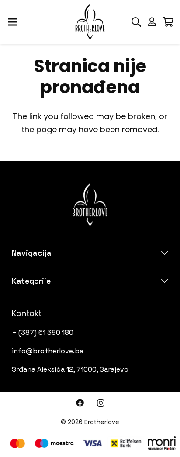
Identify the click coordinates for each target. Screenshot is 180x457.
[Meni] (12, 22)
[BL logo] (90, 22)
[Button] (152, 22)
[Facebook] (80, 403)
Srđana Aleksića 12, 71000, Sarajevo (70, 369)
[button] (136, 22)
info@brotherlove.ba (47, 350)
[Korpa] (167, 22)
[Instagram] (100, 403)
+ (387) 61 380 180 (42, 332)
